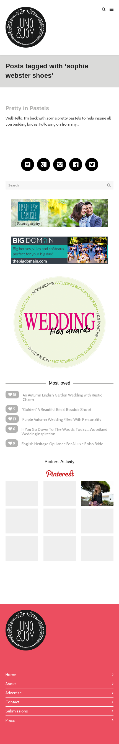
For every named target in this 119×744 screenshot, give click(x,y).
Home (11, 674)
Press (10, 720)
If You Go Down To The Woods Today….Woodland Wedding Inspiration (64, 431)
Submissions (17, 711)
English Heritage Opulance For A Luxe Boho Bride (62, 443)
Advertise (14, 692)
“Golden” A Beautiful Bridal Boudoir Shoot (56, 409)
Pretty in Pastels (27, 108)
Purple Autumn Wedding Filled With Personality (61, 419)
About (11, 683)
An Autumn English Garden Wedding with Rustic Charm (62, 397)
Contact (12, 701)
